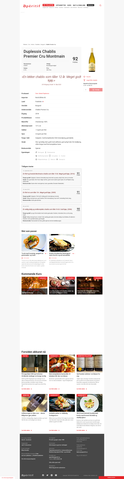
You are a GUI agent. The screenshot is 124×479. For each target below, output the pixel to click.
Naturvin (53, 159)
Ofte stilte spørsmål (54, 462)
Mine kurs (80, 7)
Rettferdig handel (43, 156)
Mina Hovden (25, 450)
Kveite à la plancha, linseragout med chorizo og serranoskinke (59, 254)
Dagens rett (45, 7)
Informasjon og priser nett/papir (58, 445)
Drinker (56, 7)
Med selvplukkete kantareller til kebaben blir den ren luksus (59, 375)
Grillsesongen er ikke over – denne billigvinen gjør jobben (33, 414)
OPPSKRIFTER (61, 5)
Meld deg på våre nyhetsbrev (57, 467)
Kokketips (85, 7)
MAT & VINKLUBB (79, 5)
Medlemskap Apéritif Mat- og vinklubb (59, 452)
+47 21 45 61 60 (57, 459)
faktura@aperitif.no (82, 452)
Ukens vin (51, 7)
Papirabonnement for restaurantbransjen (60, 450)
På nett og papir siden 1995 (56, 439)
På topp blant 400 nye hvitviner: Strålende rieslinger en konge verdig (34, 375)
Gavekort (61, 7)
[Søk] (100, 5)
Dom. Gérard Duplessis (42, 93)
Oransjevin (62, 159)
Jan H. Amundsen (26, 445)
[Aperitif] (31, 6)
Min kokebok (74, 7)
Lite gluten (55, 156)
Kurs (69, 5)
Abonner (90, 5)
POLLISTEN (49, 5)
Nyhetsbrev (67, 7)
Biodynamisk (51, 152)
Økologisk (41, 152)
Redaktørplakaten (38, 455)
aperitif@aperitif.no (54, 457)
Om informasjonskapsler (29, 459)
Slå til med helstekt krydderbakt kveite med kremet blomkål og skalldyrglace (87, 415)
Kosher (63, 156)
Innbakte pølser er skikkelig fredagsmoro (58, 414)
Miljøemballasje (42, 159)
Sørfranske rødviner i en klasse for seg (88, 375)
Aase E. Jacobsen (26, 439)
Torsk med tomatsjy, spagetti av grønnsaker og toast (32, 254)
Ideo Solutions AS (92, 475)
